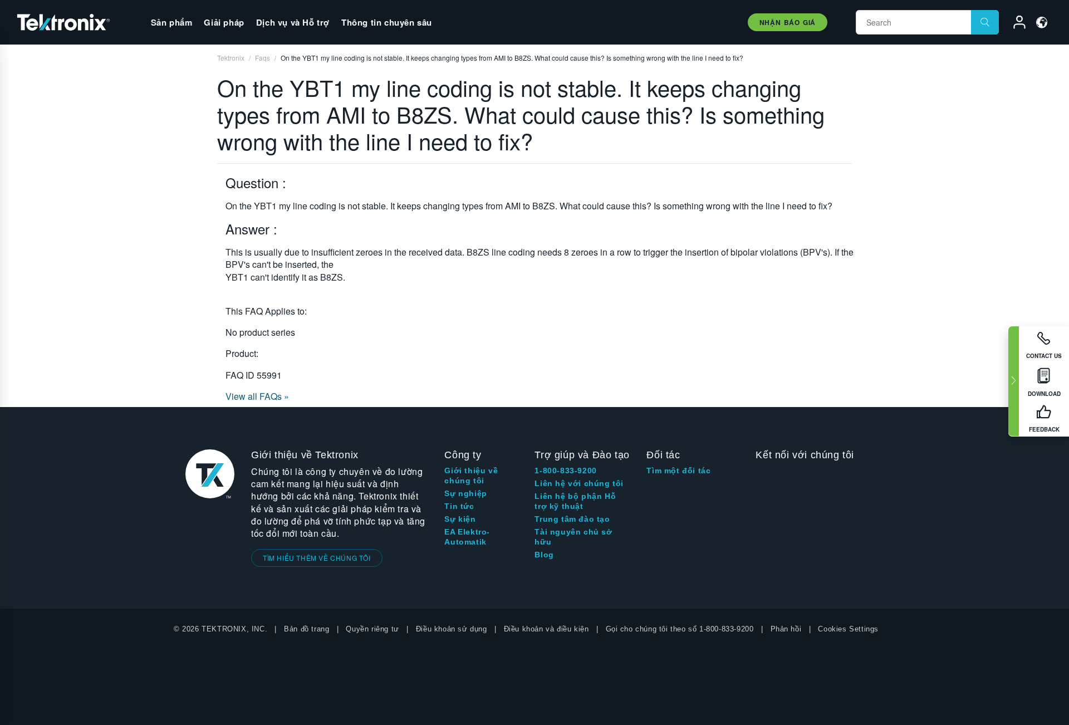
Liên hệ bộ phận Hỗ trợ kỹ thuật (575, 501)
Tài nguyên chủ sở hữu (573, 536)
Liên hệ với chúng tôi (579, 483)
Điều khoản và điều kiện (546, 629)
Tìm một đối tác (678, 470)
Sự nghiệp (465, 493)
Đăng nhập (1014, 24)
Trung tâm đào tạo (572, 519)
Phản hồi (786, 629)
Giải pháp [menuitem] (224, 22)
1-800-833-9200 (565, 470)
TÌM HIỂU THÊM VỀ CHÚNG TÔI (317, 557)
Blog (543, 554)
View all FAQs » (257, 396)
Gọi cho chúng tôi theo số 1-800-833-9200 (680, 629)
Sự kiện (459, 519)
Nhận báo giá (787, 22)
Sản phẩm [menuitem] (172, 22)
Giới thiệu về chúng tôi (471, 475)
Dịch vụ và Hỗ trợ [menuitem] (293, 22)
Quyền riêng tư (372, 629)
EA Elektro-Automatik (467, 536)
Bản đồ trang (306, 629)
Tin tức (459, 506)
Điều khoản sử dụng (451, 629)
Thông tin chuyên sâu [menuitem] (386, 22)
